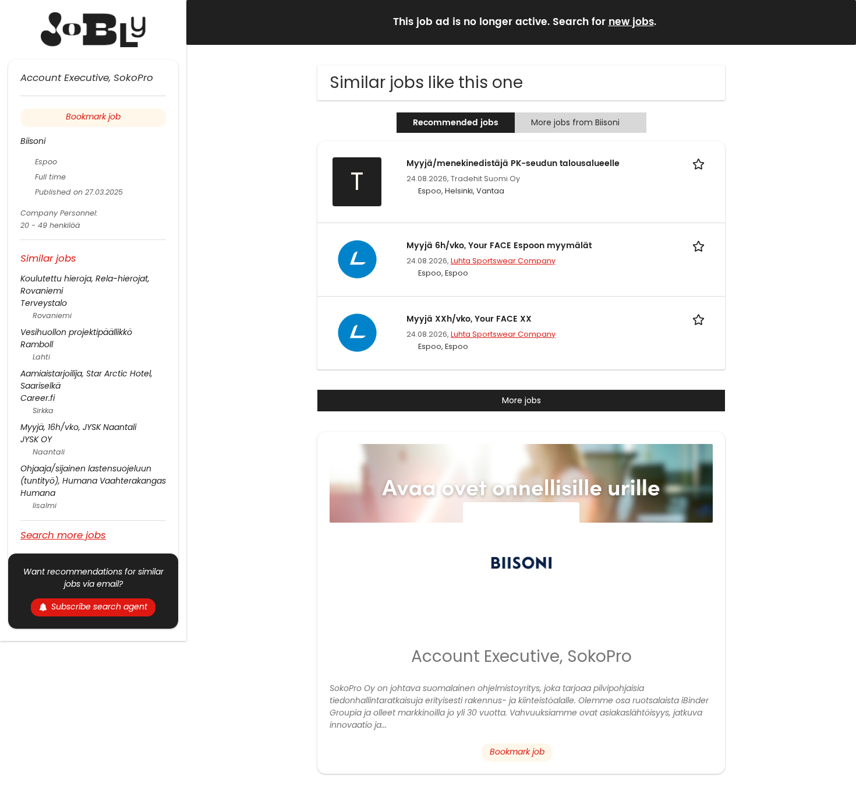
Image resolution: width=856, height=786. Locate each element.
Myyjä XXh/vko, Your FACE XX (469, 319)
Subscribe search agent (99, 606)
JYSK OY (36, 439)
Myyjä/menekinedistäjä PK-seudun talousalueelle (513, 163)
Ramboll (36, 344)
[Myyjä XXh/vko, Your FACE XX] (357, 332)
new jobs (631, 22)
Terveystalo (43, 303)
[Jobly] (93, 29)
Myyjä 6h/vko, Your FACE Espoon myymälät (499, 245)
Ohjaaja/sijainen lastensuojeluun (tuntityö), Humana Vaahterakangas (93, 475)
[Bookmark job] (700, 163)
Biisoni (32, 141)
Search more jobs (63, 534)
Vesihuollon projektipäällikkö (76, 332)
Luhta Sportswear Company (503, 261)
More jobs (521, 400)
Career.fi (37, 398)
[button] (838, 22)
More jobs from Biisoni (575, 122)
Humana (37, 493)
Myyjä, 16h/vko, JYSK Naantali (78, 427)
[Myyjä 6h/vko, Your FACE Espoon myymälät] (357, 259)
